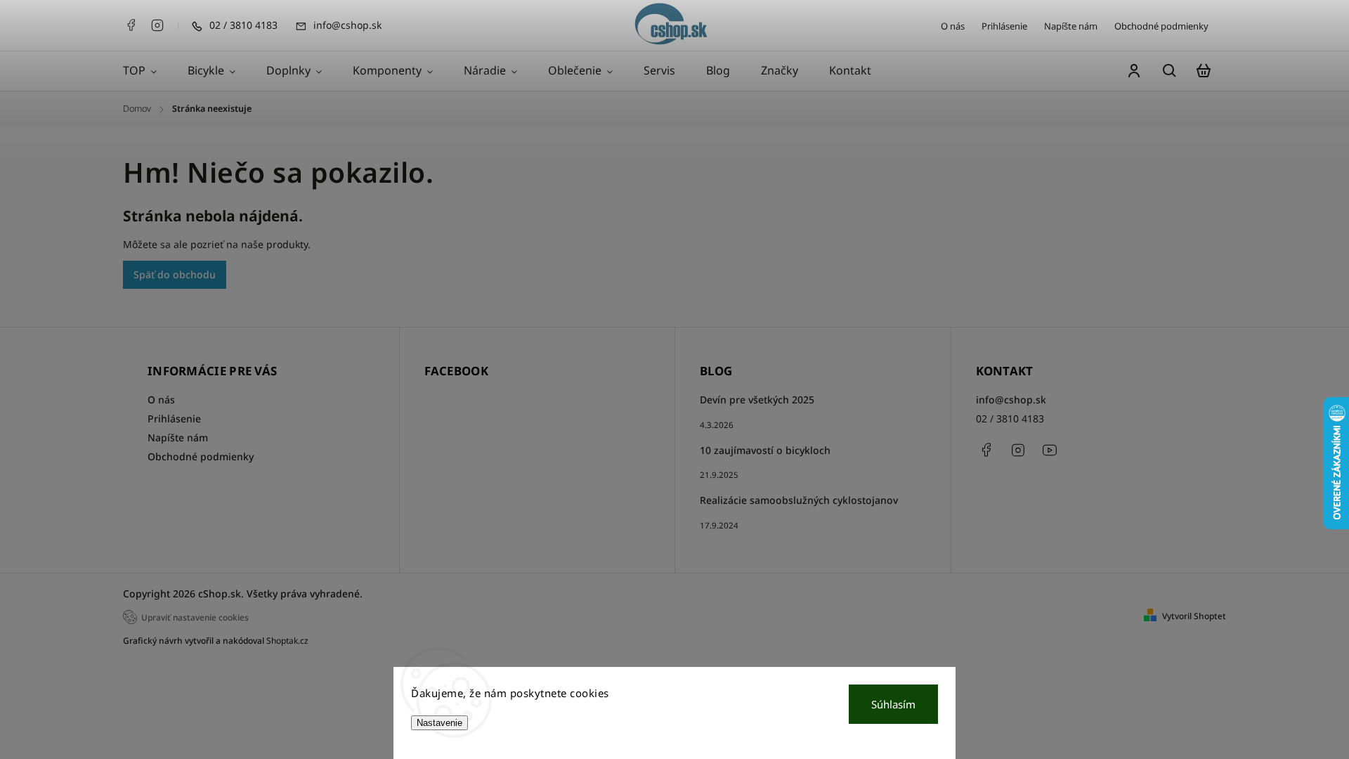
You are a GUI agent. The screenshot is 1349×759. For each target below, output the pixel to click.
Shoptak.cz (287, 641)
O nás (953, 26)
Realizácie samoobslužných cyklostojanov (799, 500)
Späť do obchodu (174, 274)
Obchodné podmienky (1161, 26)
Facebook (130, 25)
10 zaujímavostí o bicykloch (765, 450)
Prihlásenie (1004, 26)
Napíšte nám (1070, 26)
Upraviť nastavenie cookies (195, 617)
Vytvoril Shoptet (1194, 616)
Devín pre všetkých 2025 (757, 399)
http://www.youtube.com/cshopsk (1049, 449)
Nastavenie (439, 723)
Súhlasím (893, 704)
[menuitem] (147, 71)
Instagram (157, 25)
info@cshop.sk (1011, 399)
